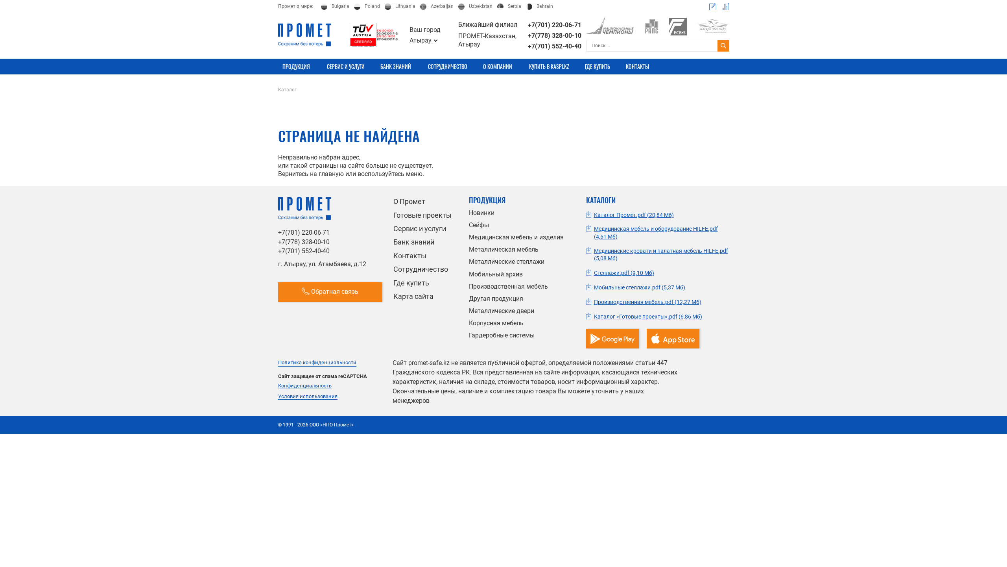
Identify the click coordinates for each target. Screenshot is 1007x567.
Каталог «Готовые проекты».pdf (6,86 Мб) (648, 316)
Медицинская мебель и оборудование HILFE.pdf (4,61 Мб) (656, 233)
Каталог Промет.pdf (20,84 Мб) (634, 215)
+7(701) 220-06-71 (554, 25)
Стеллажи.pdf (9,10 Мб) (624, 273)
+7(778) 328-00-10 (554, 35)
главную (331, 174)
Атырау (420, 40)
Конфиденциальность (305, 386)
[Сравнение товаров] (725, 6)
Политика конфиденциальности (317, 362)
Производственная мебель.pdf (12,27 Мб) (647, 302)
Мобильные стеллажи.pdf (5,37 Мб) (639, 287)
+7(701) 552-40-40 (554, 46)
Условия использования (308, 396)
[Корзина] (712, 6)
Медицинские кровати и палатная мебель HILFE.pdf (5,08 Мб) (661, 255)
